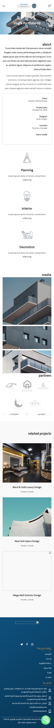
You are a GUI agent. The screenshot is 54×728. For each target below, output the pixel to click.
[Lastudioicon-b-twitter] (21, 644)
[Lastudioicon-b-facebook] (27, 644)
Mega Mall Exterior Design (27, 595)
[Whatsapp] (45, 720)
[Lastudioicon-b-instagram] (32, 644)
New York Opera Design (27, 541)
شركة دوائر (21, 722)
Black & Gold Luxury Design (27, 487)
